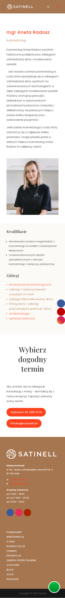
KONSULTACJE (15, 546)
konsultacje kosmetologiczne (30, 285)
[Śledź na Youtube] (27, 512)
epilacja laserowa (22, 318)
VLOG (10, 574)
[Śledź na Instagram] (18, 512)
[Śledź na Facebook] (10, 512)
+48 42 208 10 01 (18, 479)
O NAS (10, 541)
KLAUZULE (12, 579)
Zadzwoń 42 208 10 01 (26, 412)
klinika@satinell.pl (24, 423)
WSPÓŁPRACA (15, 537)
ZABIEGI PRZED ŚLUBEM (21, 560)
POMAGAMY (14, 532)
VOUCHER (12, 565)
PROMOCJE (13, 555)
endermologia (19, 313)
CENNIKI (11, 551)
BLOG (10, 569)
